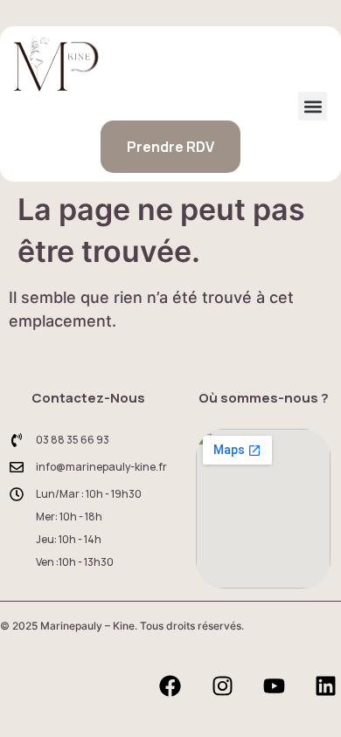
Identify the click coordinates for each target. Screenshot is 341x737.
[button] (312, 106)
